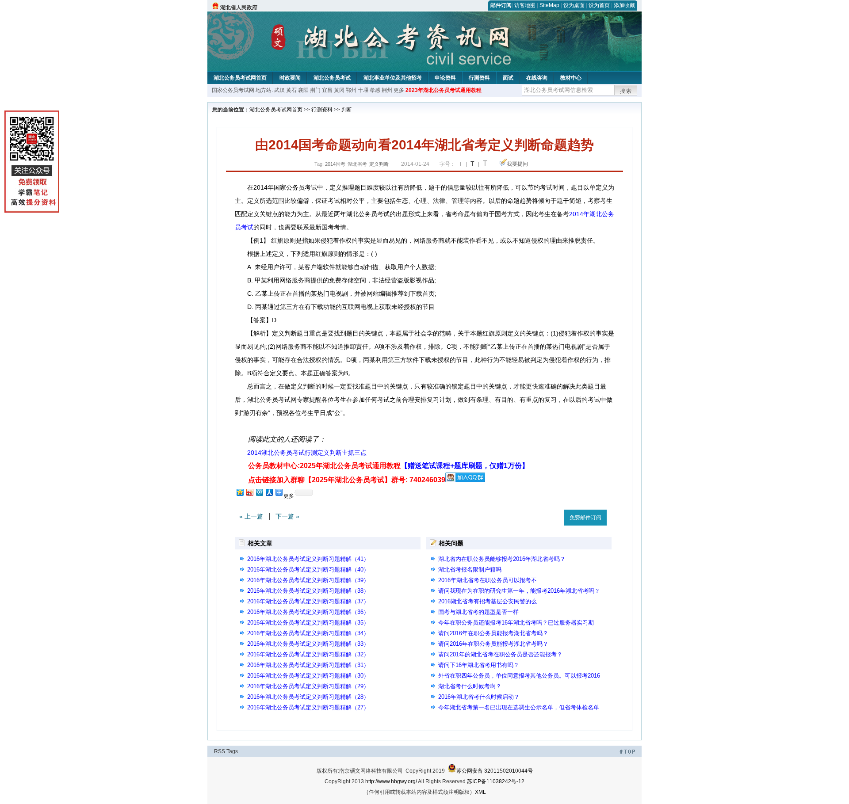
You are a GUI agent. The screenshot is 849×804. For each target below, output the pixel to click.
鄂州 (351, 90)
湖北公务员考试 (332, 78)
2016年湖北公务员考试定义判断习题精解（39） (308, 580)
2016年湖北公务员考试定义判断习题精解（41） (308, 559)
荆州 (387, 90)
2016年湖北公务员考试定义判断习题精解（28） (308, 696)
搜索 (626, 91)
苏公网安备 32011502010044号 (494, 771)
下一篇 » (287, 516)
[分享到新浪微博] (249, 492)
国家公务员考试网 (233, 90)
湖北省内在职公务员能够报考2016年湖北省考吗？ (502, 559)
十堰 (363, 90)
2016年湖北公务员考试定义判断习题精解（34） (308, 633)
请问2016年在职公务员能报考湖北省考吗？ (493, 633)
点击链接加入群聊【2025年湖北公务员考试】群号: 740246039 (346, 480)
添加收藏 (624, 5)
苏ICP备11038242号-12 (495, 781)
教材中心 (570, 78)
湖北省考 (357, 164)
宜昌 (327, 90)
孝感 (375, 90)
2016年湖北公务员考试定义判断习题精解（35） (308, 622)
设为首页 (599, 5)
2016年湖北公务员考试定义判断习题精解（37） (308, 601)
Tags (232, 751)
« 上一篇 (251, 516)
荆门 (315, 90)
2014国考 (335, 164)
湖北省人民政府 (238, 7)
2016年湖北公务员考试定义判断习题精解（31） (308, 665)
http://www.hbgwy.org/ (391, 781)
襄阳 (303, 90)
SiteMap (549, 5)
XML (480, 792)
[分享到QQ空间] (240, 492)
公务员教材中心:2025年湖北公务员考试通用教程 (388, 465)
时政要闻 (290, 78)
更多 (399, 90)
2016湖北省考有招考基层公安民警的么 (487, 601)
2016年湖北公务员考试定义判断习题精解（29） (308, 686)
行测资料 (479, 78)
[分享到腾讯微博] (259, 492)
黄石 (291, 90)
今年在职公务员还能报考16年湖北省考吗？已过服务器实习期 (516, 622)
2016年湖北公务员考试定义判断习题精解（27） (308, 707)
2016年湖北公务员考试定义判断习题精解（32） (308, 654)
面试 (508, 78)
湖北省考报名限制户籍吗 (469, 569)
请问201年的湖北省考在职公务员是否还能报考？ (500, 654)
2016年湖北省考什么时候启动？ (479, 696)
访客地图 (524, 5)
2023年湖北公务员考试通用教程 (443, 90)
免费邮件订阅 (585, 517)
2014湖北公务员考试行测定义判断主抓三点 (307, 452)
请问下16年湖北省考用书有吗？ (478, 665)
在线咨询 (536, 78)
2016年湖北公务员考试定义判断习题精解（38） (308, 590)
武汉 (279, 90)
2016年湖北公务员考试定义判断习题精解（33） (308, 643)
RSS (219, 751)
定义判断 (379, 164)
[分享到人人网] (269, 492)
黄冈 (339, 90)
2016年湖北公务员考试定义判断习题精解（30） (308, 675)
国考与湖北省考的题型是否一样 (478, 612)
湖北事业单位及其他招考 (392, 78)
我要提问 (517, 164)
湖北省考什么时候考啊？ (469, 686)
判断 (346, 110)
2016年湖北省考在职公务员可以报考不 (487, 580)
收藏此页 (548, 516)
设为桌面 (574, 5)
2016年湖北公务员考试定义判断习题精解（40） (308, 569)
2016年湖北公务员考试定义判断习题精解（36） (308, 612)
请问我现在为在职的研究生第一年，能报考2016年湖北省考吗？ (519, 590)
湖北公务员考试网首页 (240, 78)
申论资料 (445, 78)
